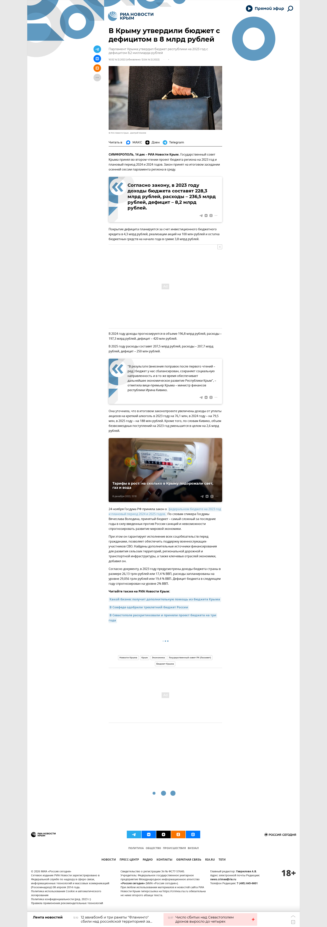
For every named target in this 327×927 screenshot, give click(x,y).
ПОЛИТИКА (136, 848)
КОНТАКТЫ (164, 860)
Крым (144, 657)
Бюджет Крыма (165, 663)
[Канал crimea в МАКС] (193, 834)
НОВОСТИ (108, 860)
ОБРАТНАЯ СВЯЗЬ (188, 860)
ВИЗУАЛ (193, 848)
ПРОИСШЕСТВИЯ (174, 848)
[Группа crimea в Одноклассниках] (178, 834)
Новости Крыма (128, 657)
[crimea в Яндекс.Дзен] (163, 834)
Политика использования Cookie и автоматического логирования (66, 893)
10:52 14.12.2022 (117, 59)
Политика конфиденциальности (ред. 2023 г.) (61, 899)
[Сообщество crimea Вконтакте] (149, 834)
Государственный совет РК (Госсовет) (190, 657)
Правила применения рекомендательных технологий (67, 903)
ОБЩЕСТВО (153, 848)
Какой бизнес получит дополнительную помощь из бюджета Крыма (165, 599)
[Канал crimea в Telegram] (134, 834)
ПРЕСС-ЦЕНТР (129, 860)
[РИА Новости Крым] (131, 16)
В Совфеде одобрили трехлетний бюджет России (149, 607)
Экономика (158, 657)
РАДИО (148, 860)
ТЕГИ (222, 860)
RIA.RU (210, 860)
